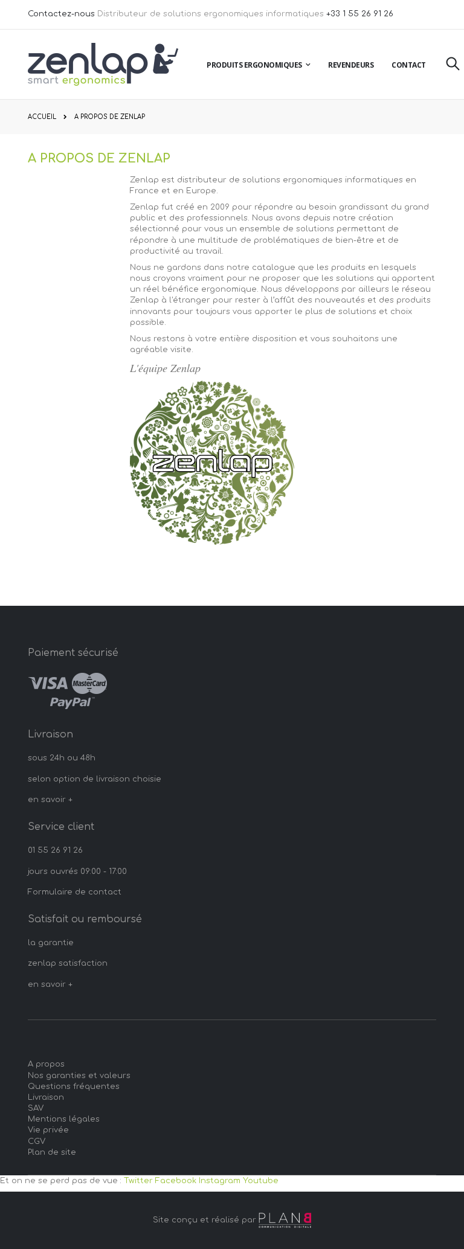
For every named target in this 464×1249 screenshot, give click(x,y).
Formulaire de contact (74, 892)
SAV (36, 1108)
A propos (46, 1064)
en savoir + (50, 799)
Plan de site (52, 1152)
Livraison (46, 1097)
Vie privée (48, 1130)
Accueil (42, 117)
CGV (36, 1141)
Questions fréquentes (74, 1086)
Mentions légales (64, 1119)
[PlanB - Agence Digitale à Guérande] (285, 1220)
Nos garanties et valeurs (79, 1075)
